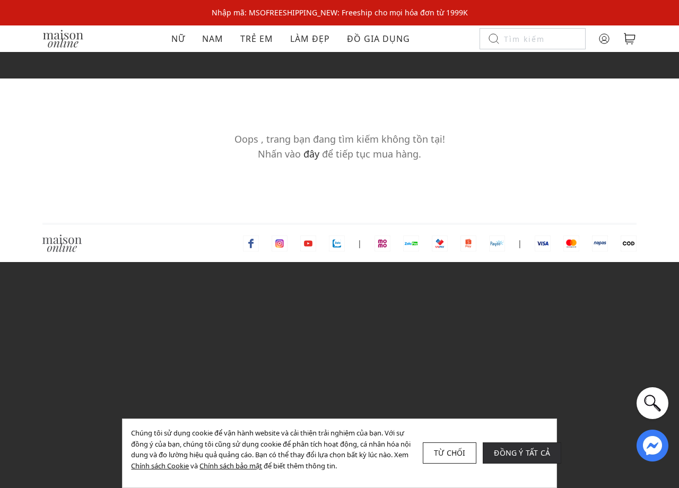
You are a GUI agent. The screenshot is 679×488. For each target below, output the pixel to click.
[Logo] (63, 38)
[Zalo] (337, 243)
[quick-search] (652, 403)
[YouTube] (308, 243)
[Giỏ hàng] (630, 39)
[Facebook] (251, 243)
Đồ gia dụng (378, 39)
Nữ (178, 39)
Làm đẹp (310, 39)
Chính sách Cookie (160, 465)
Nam (212, 39)
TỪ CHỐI (449, 453)
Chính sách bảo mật (230, 465)
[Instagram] (280, 243)
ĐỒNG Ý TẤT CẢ (522, 453)
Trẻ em (256, 39)
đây (311, 153)
